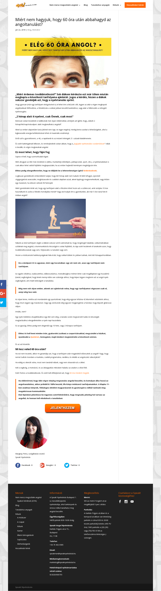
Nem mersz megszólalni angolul (64, 5)
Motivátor (36, 30)
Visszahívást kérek (135, 5)
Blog (86, 5)
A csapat (20, 522)
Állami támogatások (25, 535)
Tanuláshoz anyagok (100, 5)
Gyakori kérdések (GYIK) (27, 501)
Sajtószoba (21, 539)
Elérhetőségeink (23, 544)
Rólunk (116, 5)
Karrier (20, 531)
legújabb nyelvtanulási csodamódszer (89, 143)
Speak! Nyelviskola (23, 587)
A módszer (21, 517)
